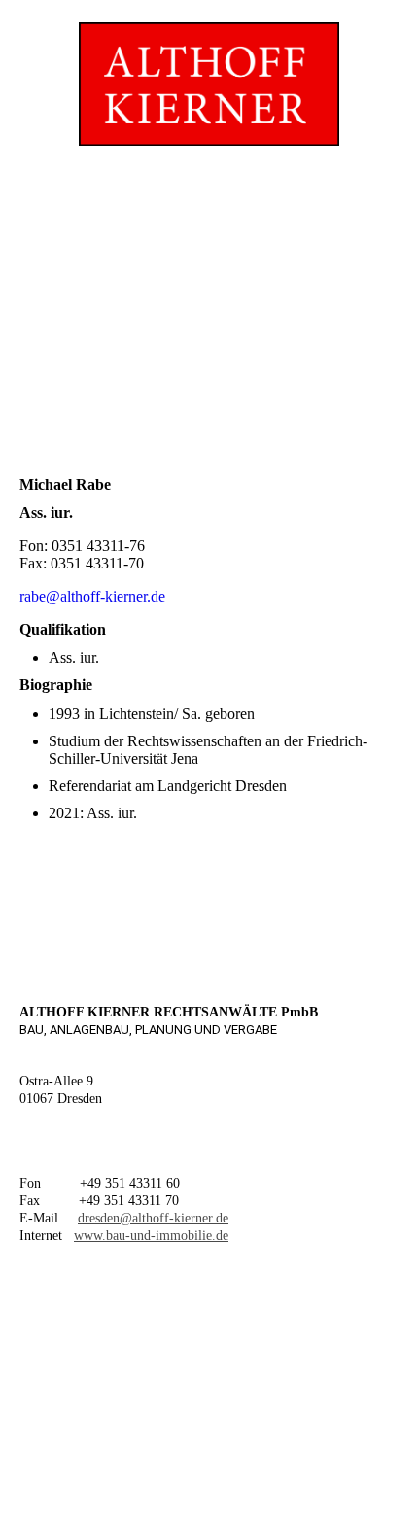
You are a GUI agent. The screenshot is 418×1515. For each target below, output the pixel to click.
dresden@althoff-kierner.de (153, 1218)
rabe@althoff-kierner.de (92, 596)
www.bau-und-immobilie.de (151, 1235)
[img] (208, 73)
